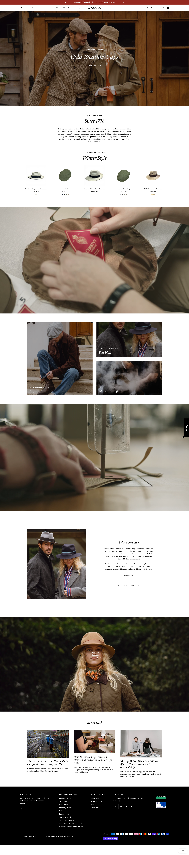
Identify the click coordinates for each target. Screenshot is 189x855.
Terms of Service (65, 817)
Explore (128, 568)
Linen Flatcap (65, 189)
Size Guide (63, 801)
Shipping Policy (65, 808)
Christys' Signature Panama (36, 189)
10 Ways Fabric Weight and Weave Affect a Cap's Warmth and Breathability (139, 764)
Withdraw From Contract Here (71, 827)
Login (157, 8)
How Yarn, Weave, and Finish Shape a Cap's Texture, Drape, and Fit (47, 763)
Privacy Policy (64, 814)
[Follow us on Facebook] (115, 806)
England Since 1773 (57, 8)
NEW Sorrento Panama (153, 189)
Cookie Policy (64, 804)
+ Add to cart (103, 658)
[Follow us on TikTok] (132, 806)
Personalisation (65, 798)
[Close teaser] (183, 437)
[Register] (49, 809)
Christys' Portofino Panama (94, 189)
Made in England (97, 801)
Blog (92, 804)
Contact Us (95, 808)
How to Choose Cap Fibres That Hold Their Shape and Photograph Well (93, 759)
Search (149, 8)
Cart (166, 8)
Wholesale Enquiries (76, 8)
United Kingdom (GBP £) (29, 836)
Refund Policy (64, 811)
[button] (186, 427)
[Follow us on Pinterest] (126, 806)
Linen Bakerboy (124, 189)
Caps (33, 8)
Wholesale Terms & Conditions (71, 823)
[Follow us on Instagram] (121, 806)
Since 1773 (95, 798)
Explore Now (94, 65)
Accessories (42, 8)
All (21, 8)
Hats (26, 8)
